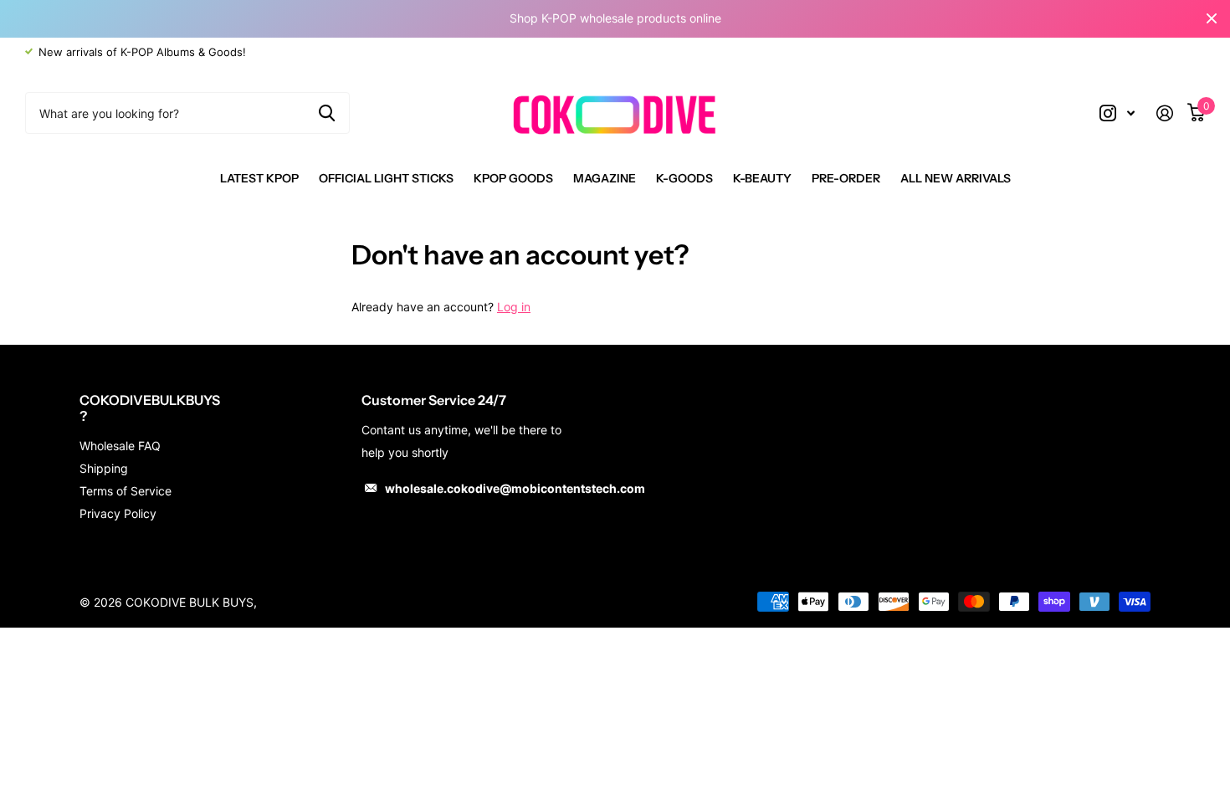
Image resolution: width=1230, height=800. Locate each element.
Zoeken (327, 113)
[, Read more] (1117, 113)
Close (1211, 19)
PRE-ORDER (846, 178)
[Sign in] (1171, 113)
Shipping (103, 468)
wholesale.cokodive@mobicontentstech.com (515, 488)
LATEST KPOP (259, 178)
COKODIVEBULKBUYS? (149, 408)
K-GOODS (684, 178)
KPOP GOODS (513, 178)
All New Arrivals (955, 178)
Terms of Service (125, 491)
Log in (513, 307)
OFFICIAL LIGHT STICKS (386, 178)
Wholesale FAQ (120, 445)
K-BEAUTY (762, 178)
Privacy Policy (117, 513)
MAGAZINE (604, 178)
